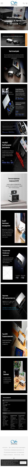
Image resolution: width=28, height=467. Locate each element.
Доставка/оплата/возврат (17, 447)
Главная (8, 9)
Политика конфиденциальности (14, 450)
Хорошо (23, 462)
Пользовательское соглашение (14, 452)
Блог (22, 454)
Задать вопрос (8, 454)
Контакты (17, 454)
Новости (17, 9)
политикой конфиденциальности (9, 463)
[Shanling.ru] (14, 3)
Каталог (5, 447)
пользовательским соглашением (10, 464)
